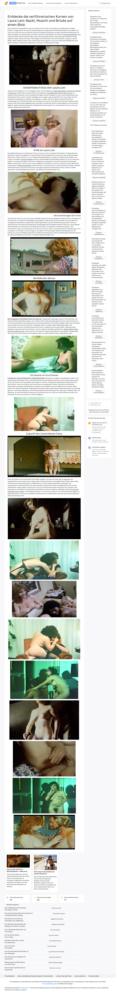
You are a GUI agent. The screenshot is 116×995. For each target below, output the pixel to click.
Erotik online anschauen (53, 3)
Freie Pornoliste (52, 946)
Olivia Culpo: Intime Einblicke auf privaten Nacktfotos (44, 873)
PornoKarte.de (24, 988)
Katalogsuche (105, 3)
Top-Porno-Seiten (53, 935)
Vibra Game (102, 32)
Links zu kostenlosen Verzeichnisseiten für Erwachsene (35, 976)
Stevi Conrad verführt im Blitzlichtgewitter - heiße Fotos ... (17, 870)
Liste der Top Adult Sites (64, 976)
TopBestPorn (99, 311)
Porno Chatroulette (71, 3)
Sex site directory (80, 976)
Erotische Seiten (94, 976)
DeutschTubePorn (99, 392)
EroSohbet (102, 61)
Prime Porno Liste (56, 908)
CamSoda (102, 98)
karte (17, 3)
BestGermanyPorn (99, 204)
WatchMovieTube (99, 234)
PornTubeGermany (99, 153)
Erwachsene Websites (55, 957)
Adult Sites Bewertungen (55, 962)
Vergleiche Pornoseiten (57, 919)
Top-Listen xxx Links (55, 968)
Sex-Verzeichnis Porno (55, 941)
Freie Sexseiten (10, 976)
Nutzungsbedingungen (49, 984)
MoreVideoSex (99, 338)
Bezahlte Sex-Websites (58, 924)
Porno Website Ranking (35, 3)
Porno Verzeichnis (55, 930)
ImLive (102, 79)
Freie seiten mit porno (59, 913)
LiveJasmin (102, 120)
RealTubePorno (99, 258)
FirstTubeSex (99, 283)
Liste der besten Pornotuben (56, 951)
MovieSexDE (102, 177)
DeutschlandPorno (99, 366)
